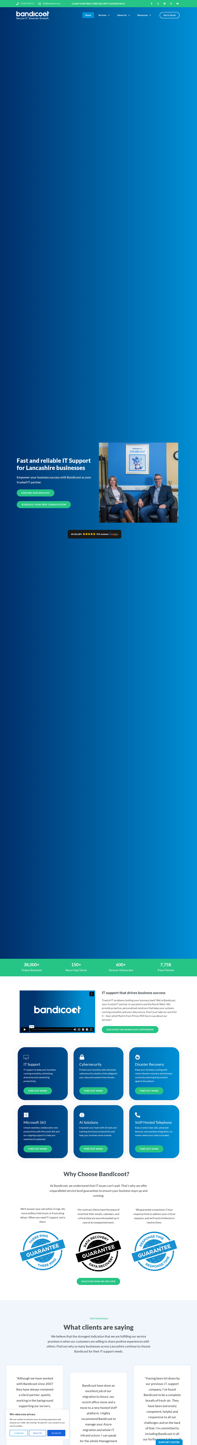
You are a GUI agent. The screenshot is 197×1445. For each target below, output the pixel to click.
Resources (142, 15)
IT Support (32, 1064)
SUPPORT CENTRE (169, 1442)
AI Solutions (88, 1122)
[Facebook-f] (151, 3)
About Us (122, 15)
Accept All (56, 1433)
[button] (94, 534)
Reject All (37, 1433)
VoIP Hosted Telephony (153, 1122)
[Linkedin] (164, 3)
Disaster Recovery (149, 1064)
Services (102, 15)
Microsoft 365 (35, 1122)
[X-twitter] (158, 3)
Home (88, 15)
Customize (19, 1433)
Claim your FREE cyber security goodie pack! (98, 3)
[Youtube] (177, 3)
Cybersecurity (90, 1064)
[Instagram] (171, 3)
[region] (37, 1424)
